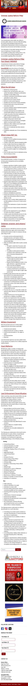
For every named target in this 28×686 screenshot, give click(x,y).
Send (3, 653)
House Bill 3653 (4, 68)
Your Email (5, 648)
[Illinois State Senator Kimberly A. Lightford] (14, 4)
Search (18, 549)
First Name (5, 636)
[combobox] (8, 549)
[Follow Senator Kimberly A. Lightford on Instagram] (6, 628)
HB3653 (13, 61)
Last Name (5, 642)
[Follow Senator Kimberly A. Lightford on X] (10, 628)
